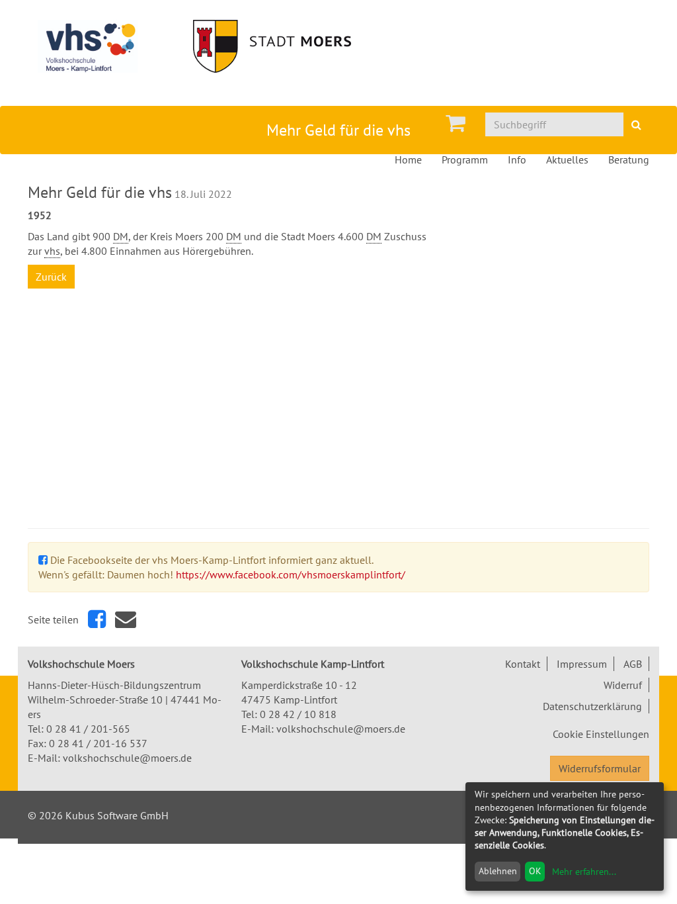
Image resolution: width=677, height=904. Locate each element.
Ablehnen (498, 871)
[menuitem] (455, 123)
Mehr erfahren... (584, 872)
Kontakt (522, 663)
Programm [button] (465, 159)
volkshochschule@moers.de (127, 757)
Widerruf (623, 685)
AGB (632, 663)
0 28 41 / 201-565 (88, 728)
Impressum (582, 663)
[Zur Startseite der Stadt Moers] (286, 46)
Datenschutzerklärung (592, 706)
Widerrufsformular (600, 768)
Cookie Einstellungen (601, 734)
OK (535, 871)
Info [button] (517, 159)
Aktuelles (567, 159)
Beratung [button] (628, 159)
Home (408, 159)
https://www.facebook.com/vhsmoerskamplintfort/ (290, 574)
